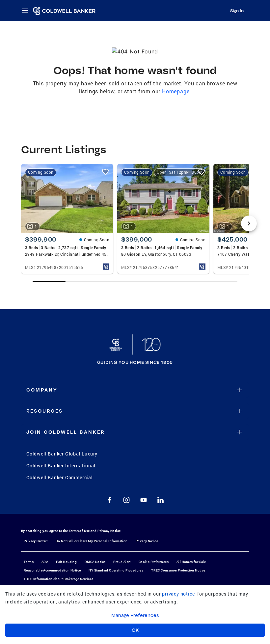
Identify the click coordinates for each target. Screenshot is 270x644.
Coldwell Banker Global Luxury (61, 454)
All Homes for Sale (191, 562)
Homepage (175, 91)
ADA (44, 562)
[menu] (27, 10)
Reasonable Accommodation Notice (52, 570)
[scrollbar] (135, 281)
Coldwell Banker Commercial (59, 477)
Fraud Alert (121, 562)
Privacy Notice (109, 531)
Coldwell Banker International (60, 465)
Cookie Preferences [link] (154, 562)
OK (135, 630)
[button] (135, 390)
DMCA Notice (95, 562)
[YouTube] (143, 500)
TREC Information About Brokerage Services (58, 579)
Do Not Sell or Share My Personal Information (92, 541)
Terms (29, 562)
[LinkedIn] (161, 500)
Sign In (237, 10)
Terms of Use (79, 531)
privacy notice (178, 594)
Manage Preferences (135, 615)
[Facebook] (109, 500)
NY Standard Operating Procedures (116, 570)
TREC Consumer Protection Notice (178, 570)
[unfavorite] (105, 172)
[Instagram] (126, 500)
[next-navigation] (249, 223)
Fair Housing (66, 562)
